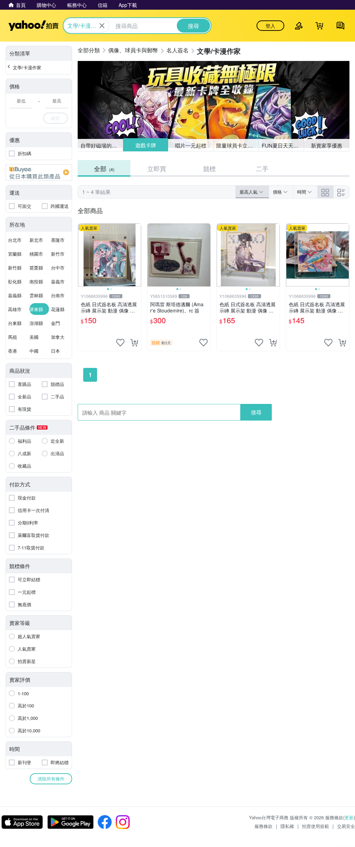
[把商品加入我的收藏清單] (120, 342)
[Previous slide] (82, 255)
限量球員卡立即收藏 (237, 145)
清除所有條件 (50, 778)
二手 (262, 168)
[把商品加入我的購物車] (134, 342)
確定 (55, 118)
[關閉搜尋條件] (102, 25)
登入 (270, 25)
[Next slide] (136, 255)
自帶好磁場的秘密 (101, 145)
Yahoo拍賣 (33, 25)
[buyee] (39, 172)
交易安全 (346, 826)
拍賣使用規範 (315, 826)
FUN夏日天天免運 (283, 145)
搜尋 (256, 412)
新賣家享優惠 (326, 145)
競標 (209, 168)
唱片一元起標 (191, 145)
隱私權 (287, 826)
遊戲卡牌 (145, 145)
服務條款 (263, 826)
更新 (349, 817)
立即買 (156, 168)
